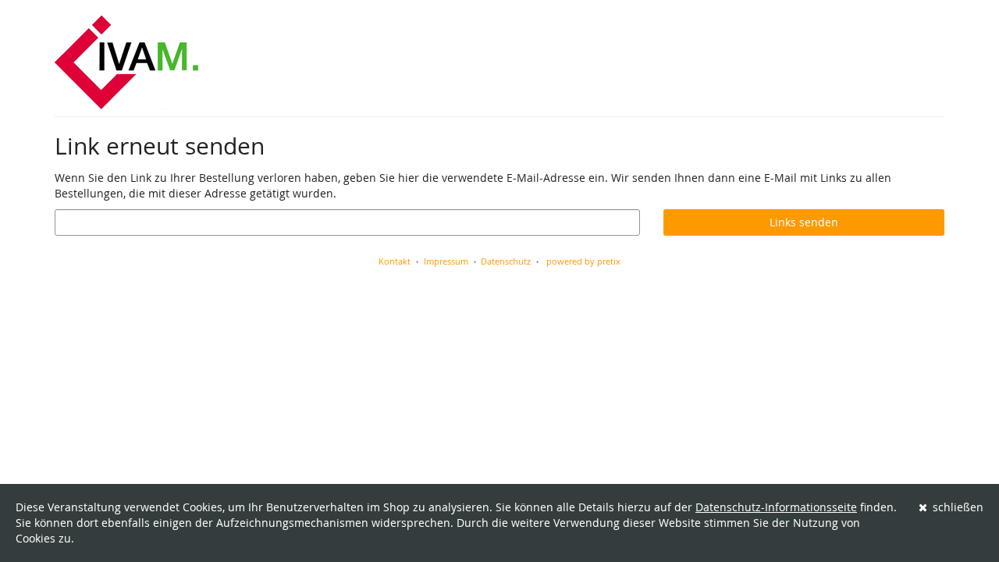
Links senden (804, 222)
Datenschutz (506, 261)
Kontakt (395, 261)
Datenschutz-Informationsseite (776, 507)
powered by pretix (583, 261)
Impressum (446, 261)
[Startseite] (126, 62)
